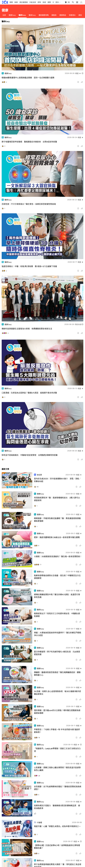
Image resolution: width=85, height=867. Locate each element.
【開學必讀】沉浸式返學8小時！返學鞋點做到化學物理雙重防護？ (57, 846)
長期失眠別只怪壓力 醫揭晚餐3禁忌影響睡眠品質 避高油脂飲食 (57, 806)
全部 (4, 15)
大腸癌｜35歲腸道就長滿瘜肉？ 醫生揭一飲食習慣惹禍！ (58, 556)
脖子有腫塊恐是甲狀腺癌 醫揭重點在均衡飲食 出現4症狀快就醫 (29, 142)
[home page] (5, 2)
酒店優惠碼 (23, 2)
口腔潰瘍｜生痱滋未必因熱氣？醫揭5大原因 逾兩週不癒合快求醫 (29, 393)
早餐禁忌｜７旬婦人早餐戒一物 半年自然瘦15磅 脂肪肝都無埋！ (57, 730)
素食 (80, 15)
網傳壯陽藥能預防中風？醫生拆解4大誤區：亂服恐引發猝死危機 (57, 595)
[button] (78, 82)
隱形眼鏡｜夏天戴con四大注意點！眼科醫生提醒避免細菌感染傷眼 (57, 711)
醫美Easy (32, 15)
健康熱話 (62, 15)
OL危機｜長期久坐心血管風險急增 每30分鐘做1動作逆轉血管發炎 (57, 692)
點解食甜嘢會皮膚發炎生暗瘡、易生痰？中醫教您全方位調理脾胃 (57, 576)
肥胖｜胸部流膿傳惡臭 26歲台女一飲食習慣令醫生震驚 (57, 537)
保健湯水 (72, 15)
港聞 (11, 2)
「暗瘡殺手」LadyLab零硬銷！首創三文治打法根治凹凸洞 (57, 749)
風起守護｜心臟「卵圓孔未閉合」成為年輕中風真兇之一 (57, 826)
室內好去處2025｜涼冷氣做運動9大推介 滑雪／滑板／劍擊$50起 (57, 480)
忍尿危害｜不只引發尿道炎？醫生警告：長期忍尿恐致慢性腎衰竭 (29, 204)
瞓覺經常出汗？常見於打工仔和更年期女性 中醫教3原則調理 (57, 614)
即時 (39, 2)
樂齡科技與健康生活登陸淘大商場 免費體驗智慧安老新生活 (27, 329)
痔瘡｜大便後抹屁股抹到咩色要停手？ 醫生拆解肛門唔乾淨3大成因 (57, 634)
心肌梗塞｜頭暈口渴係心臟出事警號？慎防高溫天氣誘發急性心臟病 (57, 768)
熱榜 (44, 2)
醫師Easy (22, 15)
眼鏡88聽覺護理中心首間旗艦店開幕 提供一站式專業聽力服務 (28, 78)
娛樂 (16, 2)
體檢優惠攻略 (44, 15)
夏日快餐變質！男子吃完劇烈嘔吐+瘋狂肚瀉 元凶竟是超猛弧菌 (57, 653)
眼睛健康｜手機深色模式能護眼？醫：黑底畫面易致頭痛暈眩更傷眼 (57, 519)
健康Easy (12, 15)
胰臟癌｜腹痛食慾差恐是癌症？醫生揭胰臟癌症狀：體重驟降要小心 (57, 673)
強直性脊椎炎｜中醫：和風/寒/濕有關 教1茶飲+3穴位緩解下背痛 (29, 266)
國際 (49, 2)
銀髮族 (54, 15)
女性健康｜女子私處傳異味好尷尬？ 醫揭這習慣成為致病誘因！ (57, 787)
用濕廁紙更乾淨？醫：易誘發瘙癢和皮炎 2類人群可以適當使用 (57, 499)
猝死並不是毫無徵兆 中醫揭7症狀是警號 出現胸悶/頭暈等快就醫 (30, 455)
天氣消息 (32, 2)
